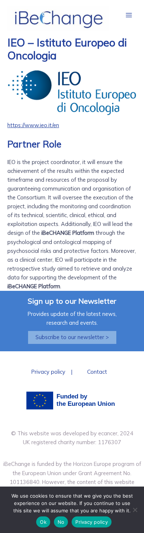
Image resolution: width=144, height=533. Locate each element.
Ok (43, 522)
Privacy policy (48, 371)
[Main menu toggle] (129, 15)
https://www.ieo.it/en (33, 125)
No (61, 522)
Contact (97, 371)
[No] (134, 509)
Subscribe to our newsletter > (72, 337)
